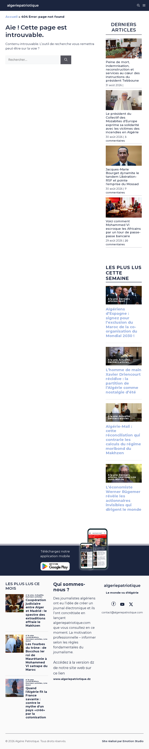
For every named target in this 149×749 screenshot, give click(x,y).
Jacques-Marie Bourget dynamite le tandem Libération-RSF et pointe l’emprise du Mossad (122, 177)
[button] (138, 5)
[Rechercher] (66, 59)
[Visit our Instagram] (122, 604)
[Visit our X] (131, 604)
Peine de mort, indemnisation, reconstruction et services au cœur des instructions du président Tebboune (123, 71)
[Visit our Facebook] (113, 604)
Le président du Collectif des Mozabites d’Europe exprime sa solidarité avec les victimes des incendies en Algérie (123, 123)
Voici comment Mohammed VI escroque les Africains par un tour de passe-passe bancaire (123, 228)
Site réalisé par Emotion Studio (123, 741)
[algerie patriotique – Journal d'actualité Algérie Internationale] (23, 5)
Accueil (11, 16)
